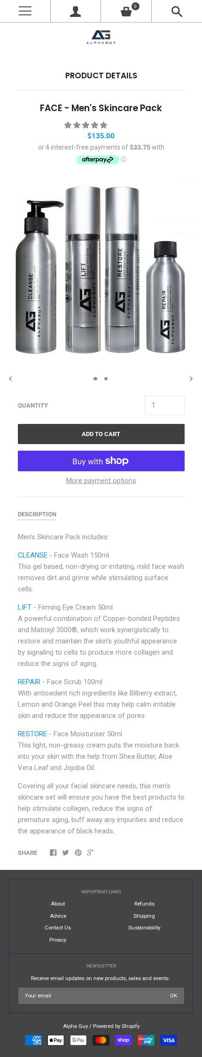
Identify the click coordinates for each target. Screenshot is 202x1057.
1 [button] (95, 379)
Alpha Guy (75, 1026)
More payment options (101, 480)
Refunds (144, 904)
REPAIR (29, 682)
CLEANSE (32, 555)
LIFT (24, 607)
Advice (58, 916)
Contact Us (58, 928)
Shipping (144, 916)
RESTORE (32, 734)
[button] (86, 125)
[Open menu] (25, 11)
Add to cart (101, 434)
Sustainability (144, 928)
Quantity (33, 405)
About (58, 904)
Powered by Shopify (116, 1026)
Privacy (57, 940)
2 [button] (106, 379)
